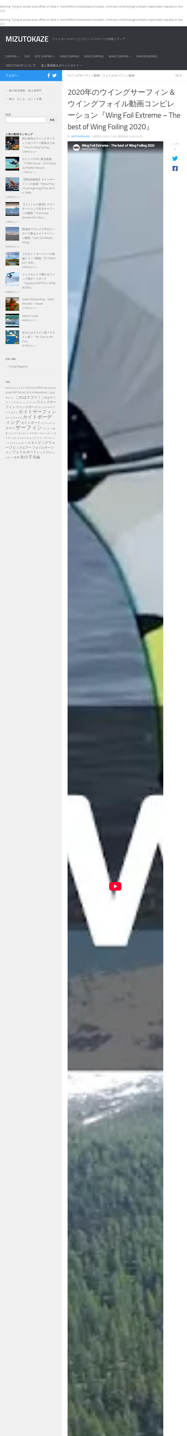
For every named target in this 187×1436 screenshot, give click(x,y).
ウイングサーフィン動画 (84, 75)
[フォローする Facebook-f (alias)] (48, 75)
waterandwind (80, 136)
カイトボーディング (28, 419)
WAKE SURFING (118, 56)
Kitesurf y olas (30, 316)
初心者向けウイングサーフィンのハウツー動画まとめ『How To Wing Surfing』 (38, 143)
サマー (10, 428)
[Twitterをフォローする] (54, 75)
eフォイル (17, 388)
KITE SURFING (43, 56)
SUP (27, 56)
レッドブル (44, 452)
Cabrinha (9, 388)
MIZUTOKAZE (26, 39)
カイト (14, 412)
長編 (36, 457)
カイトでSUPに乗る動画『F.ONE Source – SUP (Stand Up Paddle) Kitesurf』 (39, 163)
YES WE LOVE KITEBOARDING (32, 392)
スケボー (34, 433)
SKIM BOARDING (146, 56)
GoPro (39, 387)
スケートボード (46, 433)
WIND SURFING (69, 56)
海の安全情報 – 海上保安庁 (25, 90)
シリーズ (12, 433)
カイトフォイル (13, 417)
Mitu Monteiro (50, 388)
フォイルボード (24, 452)
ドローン (51, 438)
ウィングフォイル (28, 402)
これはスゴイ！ (28, 397)
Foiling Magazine (18, 366)
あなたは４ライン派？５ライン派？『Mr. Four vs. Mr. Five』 (38, 337)
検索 (8, 114)
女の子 (26, 457)
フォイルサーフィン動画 (118, 75)
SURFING (11, 56)
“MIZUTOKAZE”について (20, 65)
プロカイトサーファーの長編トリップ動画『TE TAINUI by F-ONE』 (39, 258)
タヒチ (23, 438)
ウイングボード (27, 407)
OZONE (8, 393)
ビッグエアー (22, 447)
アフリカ (16, 402)
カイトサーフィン (37, 411)
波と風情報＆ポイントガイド (60, 65)
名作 (17, 457)
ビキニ (32, 442)
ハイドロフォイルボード (16, 443)
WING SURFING (94, 56)
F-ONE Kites (29, 387)
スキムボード (23, 433)
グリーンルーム (48, 423)
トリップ (41, 438)
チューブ (31, 438)
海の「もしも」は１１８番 (25, 99)
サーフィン (29, 427)
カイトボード (31, 423)
